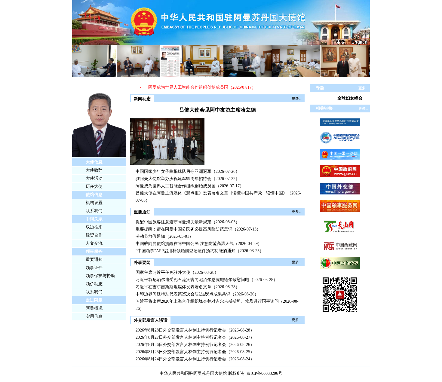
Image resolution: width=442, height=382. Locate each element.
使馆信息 (94, 194)
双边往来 (94, 227)
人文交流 (94, 243)
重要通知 (94, 259)
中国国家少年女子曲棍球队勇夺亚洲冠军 (173, 171)
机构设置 (94, 202)
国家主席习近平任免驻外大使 (163, 272)
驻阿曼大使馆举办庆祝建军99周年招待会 (173, 178)
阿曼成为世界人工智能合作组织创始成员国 (183, 87)
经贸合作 (94, 235)
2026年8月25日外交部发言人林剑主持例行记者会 (181, 352)
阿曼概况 (94, 308)
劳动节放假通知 (150, 236)
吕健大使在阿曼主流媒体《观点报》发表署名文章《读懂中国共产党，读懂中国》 (211, 193)
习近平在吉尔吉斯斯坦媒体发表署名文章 (173, 287)
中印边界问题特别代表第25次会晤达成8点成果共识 (183, 294)
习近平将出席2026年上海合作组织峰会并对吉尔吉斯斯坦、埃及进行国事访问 (207, 301)
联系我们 (94, 211)
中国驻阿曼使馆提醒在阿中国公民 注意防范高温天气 (185, 243)
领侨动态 (94, 284)
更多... (297, 98)
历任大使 (94, 186)
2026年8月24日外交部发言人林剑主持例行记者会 (181, 359)
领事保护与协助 (100, 276)
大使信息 (94, 162)
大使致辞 (94, 170)
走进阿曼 (94, 300)
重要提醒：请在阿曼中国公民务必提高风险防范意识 (184, 229)
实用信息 (94, 316)
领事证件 (94, 267)
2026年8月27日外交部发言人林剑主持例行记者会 (181, 337)
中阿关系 (94, 219)
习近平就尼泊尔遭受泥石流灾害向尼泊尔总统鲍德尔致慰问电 (192, 279)
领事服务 (94, 251)
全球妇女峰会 (350, 98)
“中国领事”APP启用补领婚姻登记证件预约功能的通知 (185, 251)
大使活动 (94, 178)
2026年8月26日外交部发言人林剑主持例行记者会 (181, 344)
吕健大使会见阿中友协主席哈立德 (217, 110)
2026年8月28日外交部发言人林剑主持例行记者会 (181, 330)
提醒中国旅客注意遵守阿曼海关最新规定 (173, 222)
